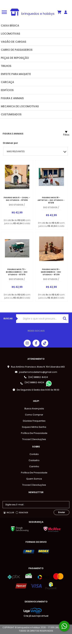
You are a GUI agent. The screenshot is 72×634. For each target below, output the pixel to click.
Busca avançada (34, 408)
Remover (23, 512)
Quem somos (34, 478)
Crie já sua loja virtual (36, 616)
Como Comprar (34, 414)
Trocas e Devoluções (34, 439)
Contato (34, 454)
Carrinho (34, 466)
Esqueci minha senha (34, 427)
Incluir (10, 512)
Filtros (66, 134)
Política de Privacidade (34, 433)
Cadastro (34, 460)
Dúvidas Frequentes (34, 420)
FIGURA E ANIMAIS (13, 133)
